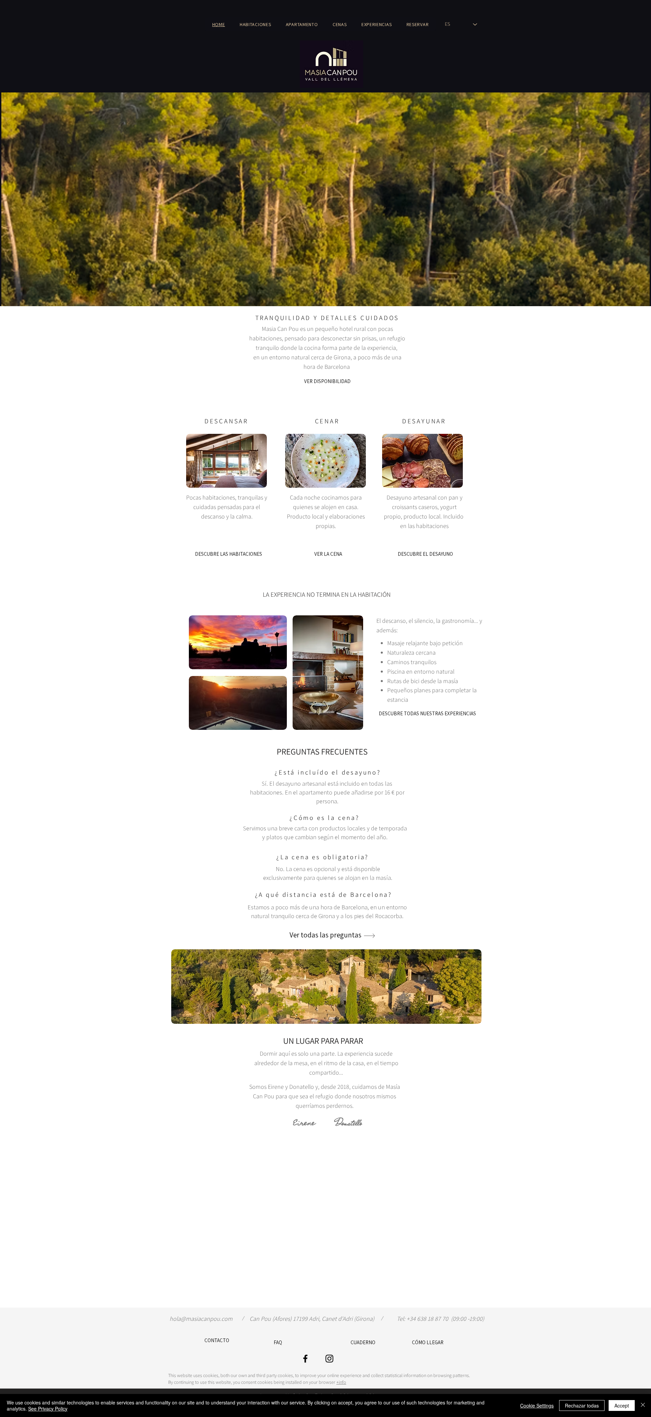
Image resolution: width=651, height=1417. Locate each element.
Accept (621, 1405)
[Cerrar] (643, 1405)
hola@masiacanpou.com (201, 1319)
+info (341, 1382)
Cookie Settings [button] (537, 1405)
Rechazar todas (582, 1405)
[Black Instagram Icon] (329, 1358)
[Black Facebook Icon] (305, 1358)
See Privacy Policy (47, 1408)
